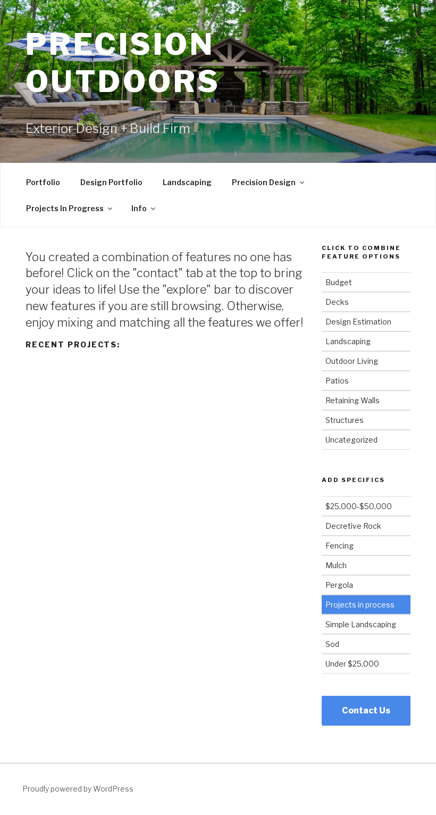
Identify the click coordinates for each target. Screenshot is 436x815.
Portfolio (43, 182)
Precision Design (264, 182)
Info (139, 208)
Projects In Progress (65, 208)
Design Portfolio (111, 182)
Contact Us (366, 710)
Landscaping (187, 182)
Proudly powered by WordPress (77, 788)
